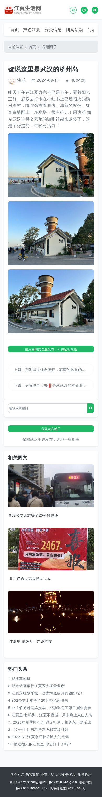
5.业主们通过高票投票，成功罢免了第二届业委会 (49, 707)
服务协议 (17, 774)
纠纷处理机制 (66, 774)
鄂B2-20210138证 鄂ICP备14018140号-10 (43, 782)
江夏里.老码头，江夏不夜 (30, 641)
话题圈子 (49, 46)
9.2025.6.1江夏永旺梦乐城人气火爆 (38, 736)
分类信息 (53, 30)
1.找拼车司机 (19, 678)
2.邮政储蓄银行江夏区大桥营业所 (36, 685)
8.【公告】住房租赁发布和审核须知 (38, 729)
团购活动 (74, 30)
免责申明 (48, 774)
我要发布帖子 (51, 428)
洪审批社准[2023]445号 (68, 788)
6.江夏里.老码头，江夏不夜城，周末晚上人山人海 (50, 714)
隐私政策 (33, 774)
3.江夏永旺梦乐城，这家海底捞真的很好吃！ (46, 692)
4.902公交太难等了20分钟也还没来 (38, 700)
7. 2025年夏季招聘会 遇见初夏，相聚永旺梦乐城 (49, 722)
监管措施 (85, 774)
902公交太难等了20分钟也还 (33, 515)
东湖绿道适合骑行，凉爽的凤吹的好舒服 (59, 369)
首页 (14, 30)
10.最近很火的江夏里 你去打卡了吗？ (40, 744)
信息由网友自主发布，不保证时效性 (51, 349)
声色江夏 (31, 30)
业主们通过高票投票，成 (30, 578)
